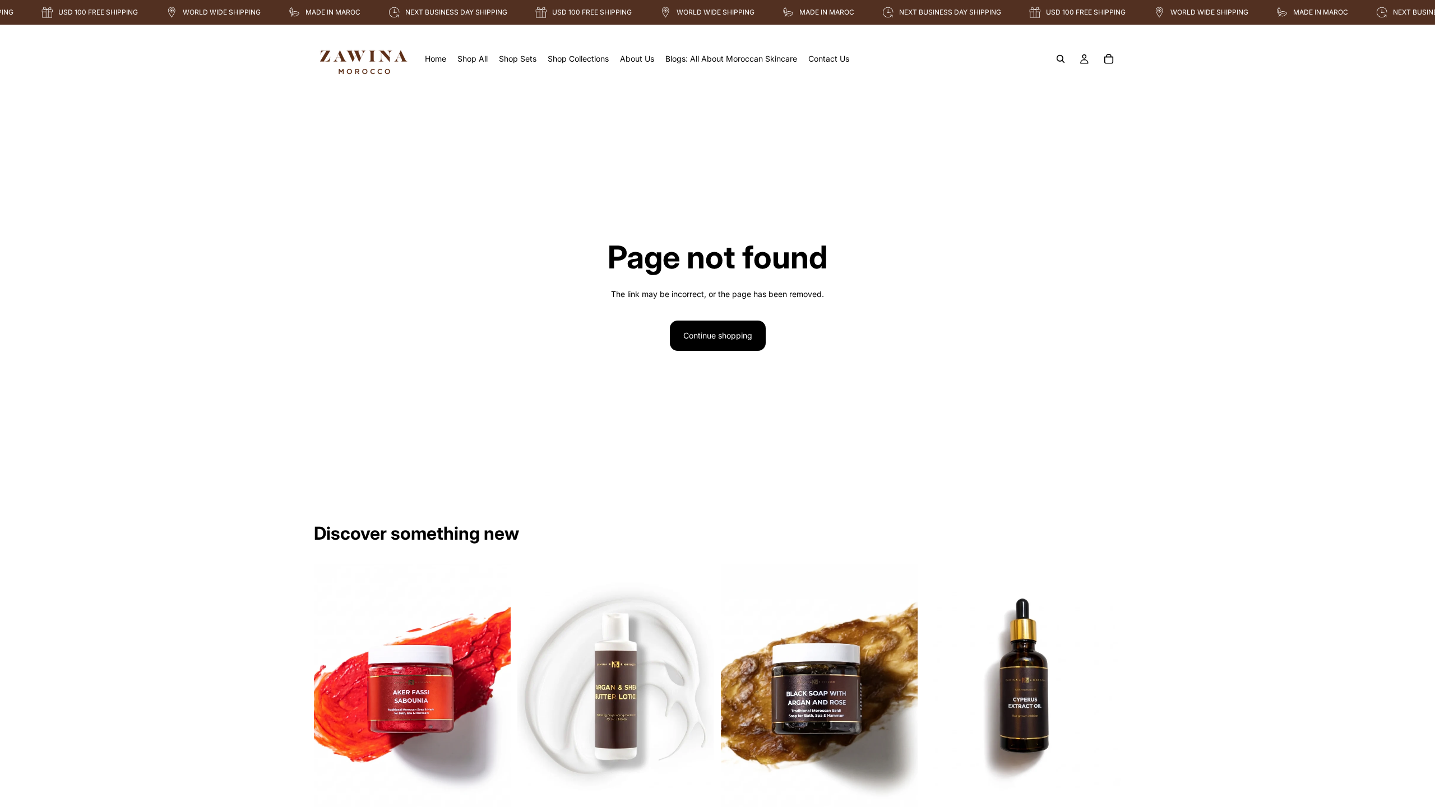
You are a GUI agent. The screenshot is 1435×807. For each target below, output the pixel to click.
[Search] (1060, 59)
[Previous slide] (331, 686)
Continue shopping (717, 335)
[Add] (493, 792)
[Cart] (1108, 59)
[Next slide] (494, 686)
